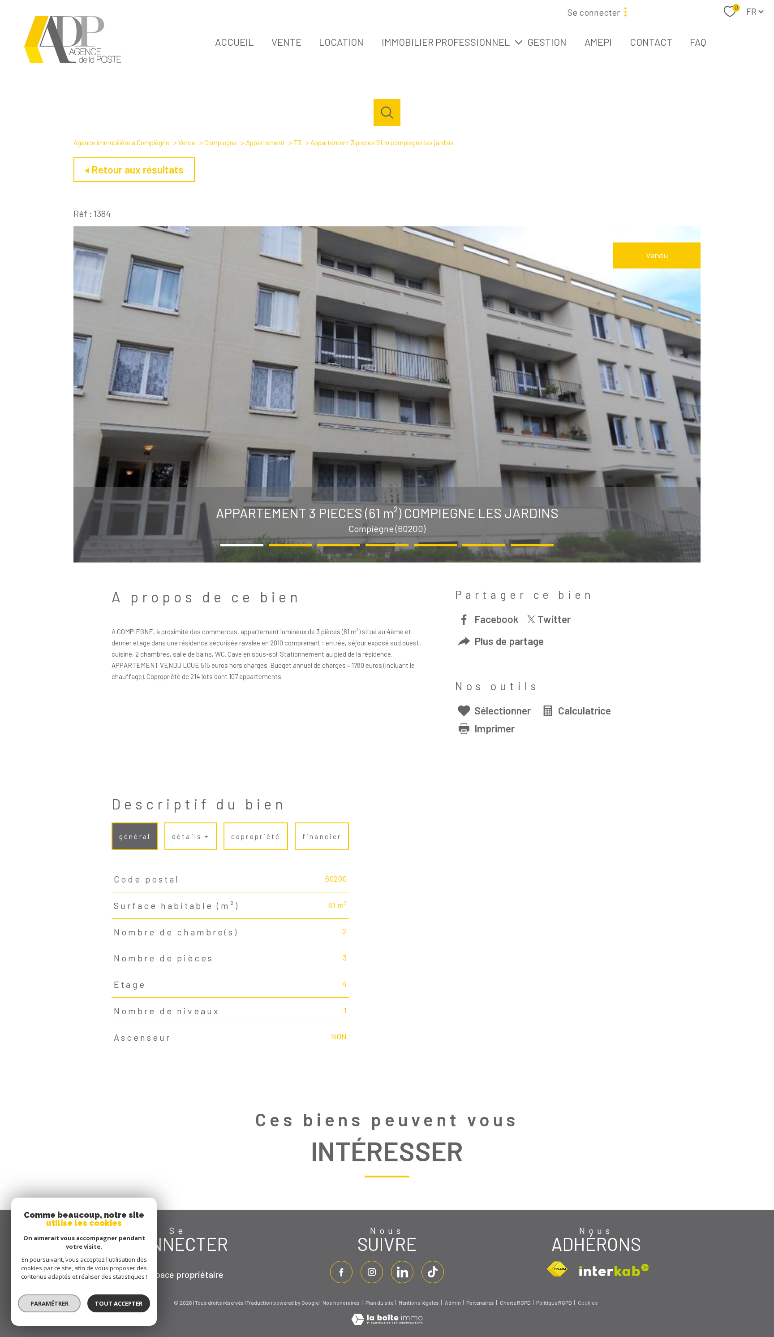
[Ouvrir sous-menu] (519, 41)
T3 (297, 142)
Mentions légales (419, 1302)
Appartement (265, 142)
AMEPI (598, 41)
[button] (241, 545)
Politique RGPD (554, 1302)
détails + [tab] (191, 836)
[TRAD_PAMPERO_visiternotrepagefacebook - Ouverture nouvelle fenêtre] (341, 1272)
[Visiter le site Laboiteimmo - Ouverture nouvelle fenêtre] (387, 1322)
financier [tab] (321, 836)
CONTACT (651, 41)
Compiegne (220, 142)
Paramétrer (49, 1303)
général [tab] (134, 836)
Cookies (588, 1303)
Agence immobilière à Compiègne (121, 142)
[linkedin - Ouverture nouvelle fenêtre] (402, 1272)
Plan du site (379, 1302)
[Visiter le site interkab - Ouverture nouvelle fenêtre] (614, 1270)
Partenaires (480, 1302)
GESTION (547, 41)
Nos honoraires (341, 1302)
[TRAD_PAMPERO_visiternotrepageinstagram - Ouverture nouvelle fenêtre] (372, 1272)
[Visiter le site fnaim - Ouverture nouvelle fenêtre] (557, 1269)
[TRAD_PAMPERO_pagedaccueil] (72, 60)
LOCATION (341, 41)
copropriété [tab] (255, 836)
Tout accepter (118, 1303)
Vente (186, 142)
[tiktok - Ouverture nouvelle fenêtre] (432, 1272)
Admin (453, 1302)
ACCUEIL (234, 41)
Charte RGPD (515, 1302)
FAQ (698, 41)
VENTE (286, 41)
